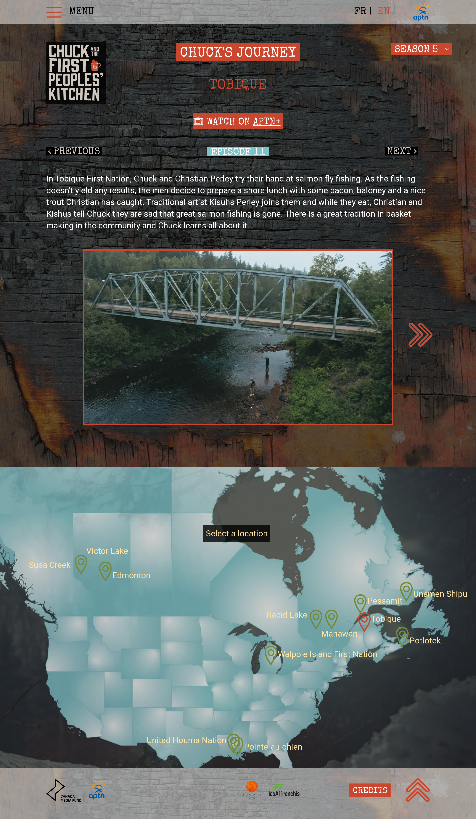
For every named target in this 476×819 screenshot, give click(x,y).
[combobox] (421, 49)
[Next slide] (420, 335)
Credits (370, 791)
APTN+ (267, 122)
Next (399, 151)
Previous (77, 151)
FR (360, 12)
